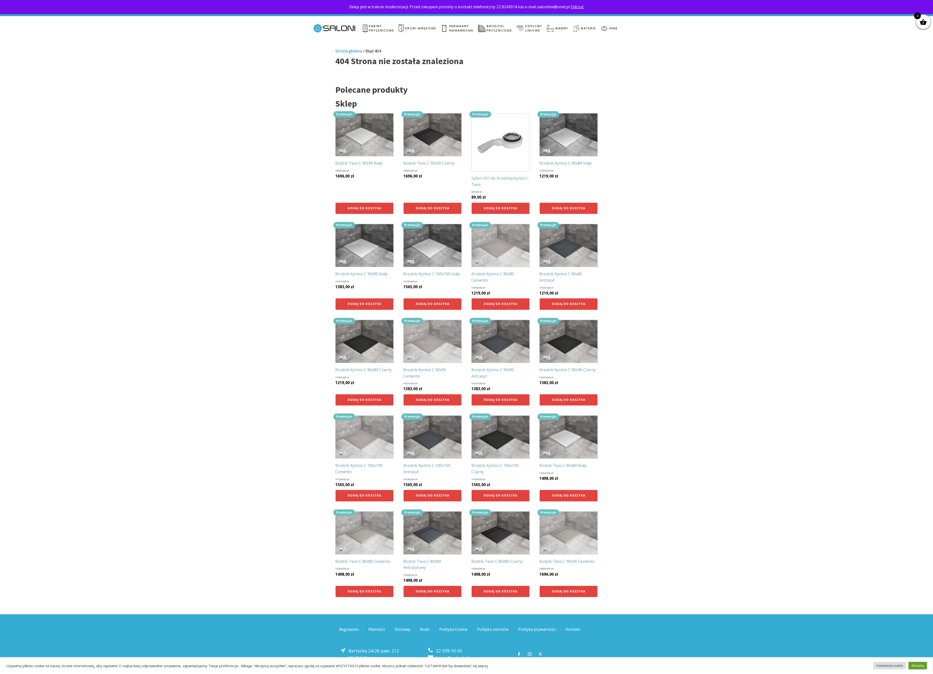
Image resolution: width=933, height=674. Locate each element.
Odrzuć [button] (577, 6)
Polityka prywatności (537, 629)
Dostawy (402, 629)
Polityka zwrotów (493, 629)
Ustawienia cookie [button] (889, 665)
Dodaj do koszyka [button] (364, 208)
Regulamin (349, 629)
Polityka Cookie (453, 629)
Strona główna (348, 51)
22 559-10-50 (449, 651)
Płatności (376, 629)
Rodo (425, 629)
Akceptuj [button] (917, 665)
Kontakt (573, 629)
